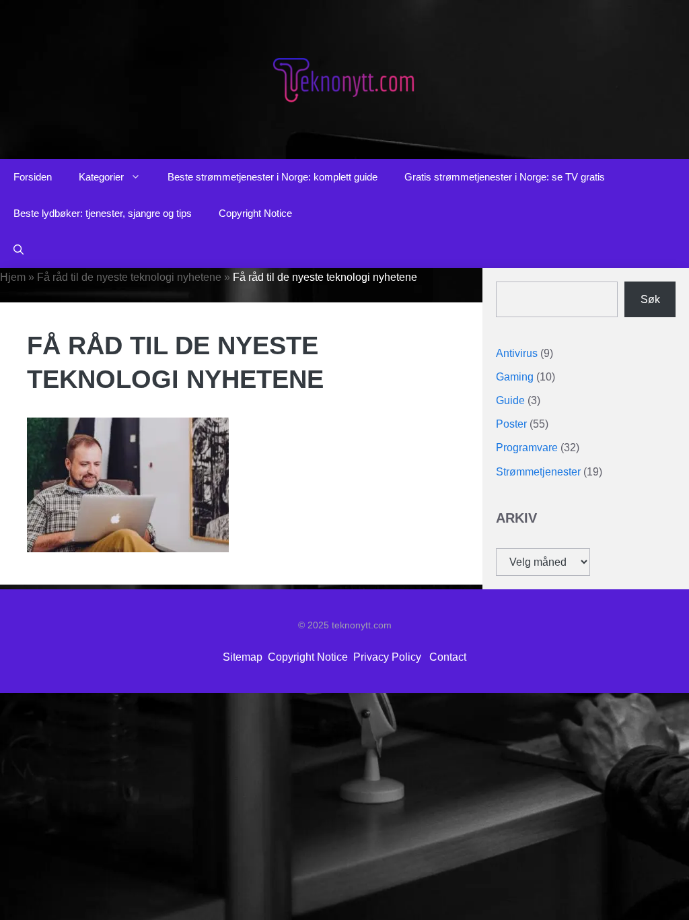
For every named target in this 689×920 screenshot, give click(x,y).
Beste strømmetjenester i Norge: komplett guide (272, 177)
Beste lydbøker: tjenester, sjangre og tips (102, 213)
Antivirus (517, 353)
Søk (650, 299)
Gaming (515, 377)
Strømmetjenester (538, 472)
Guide (510, 400)
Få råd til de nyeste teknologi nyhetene (129, 277)
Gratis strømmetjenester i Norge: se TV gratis (504, 177)
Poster (511, 424)
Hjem (13, 277)
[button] (18, 250)
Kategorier (101, 177)
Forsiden (32, 177)
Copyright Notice (255, 213)
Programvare (527, 447)
